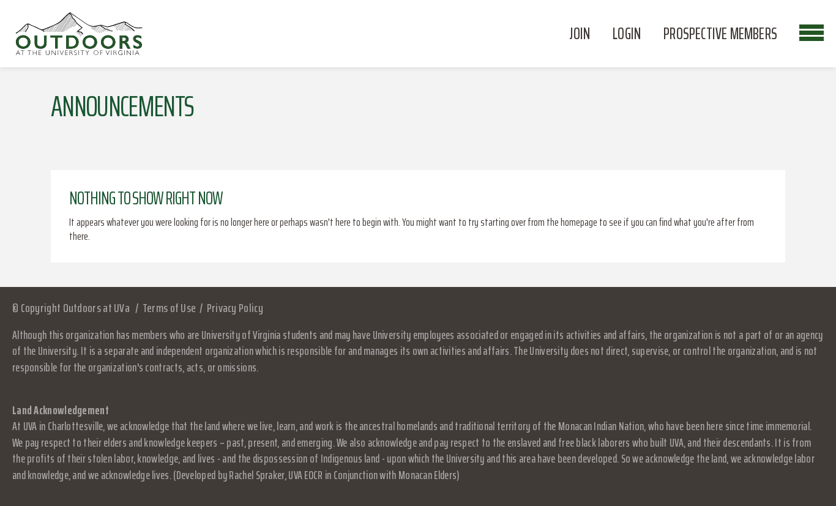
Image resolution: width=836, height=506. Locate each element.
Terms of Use (169, 307)
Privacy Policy (235, 307)
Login (627, 33)
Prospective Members (720, 33)
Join (579, 33)
